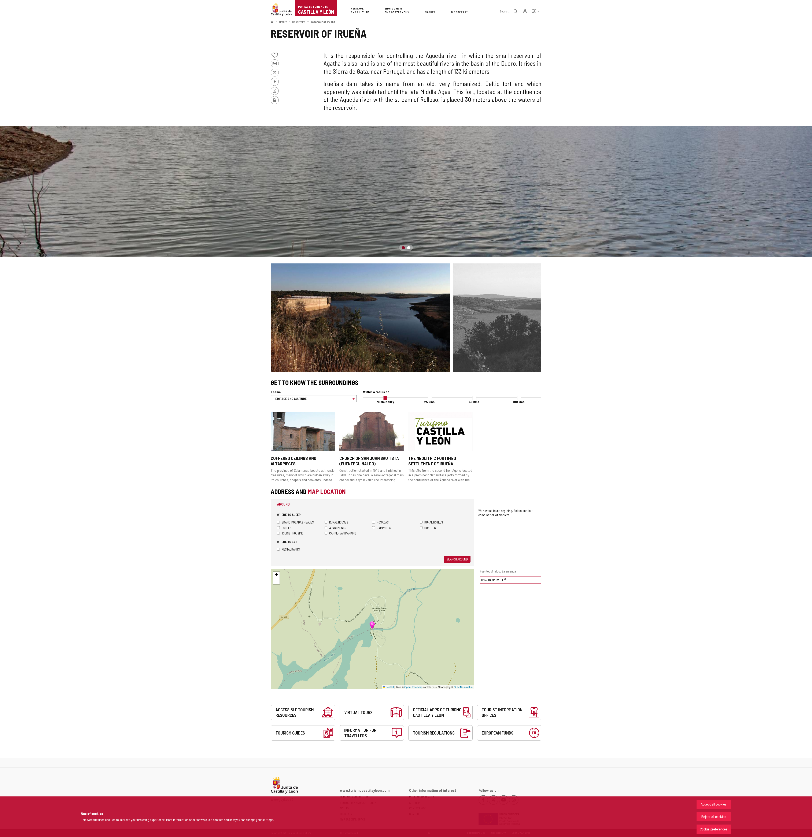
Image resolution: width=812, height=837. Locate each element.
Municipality (385, 402)
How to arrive (491, 580)
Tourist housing (292, 533)
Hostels (430, 528)
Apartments (337, 528)
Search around (457, 559)
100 (519, 402)
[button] (535, 10)
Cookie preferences (713, 829)
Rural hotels (433, 522)
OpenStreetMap (413, 687)
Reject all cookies (713, 816)
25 (429, 402)
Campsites (384, 528)
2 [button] (408, 247)
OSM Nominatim (463, 687)
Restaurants (291, 549)
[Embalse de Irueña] (360, 317)
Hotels (286, 528)
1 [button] (403, 247)
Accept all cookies (714, 804)
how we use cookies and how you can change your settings (235, 820)
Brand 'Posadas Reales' (298, 522)
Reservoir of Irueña (322, 21)
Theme (276, 392)
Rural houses (338, 522)
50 (474, 402)
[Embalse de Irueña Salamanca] (406, 191)
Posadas (383, 522)
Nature (283, 21)
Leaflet (389, 687)
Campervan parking (342, 533)
